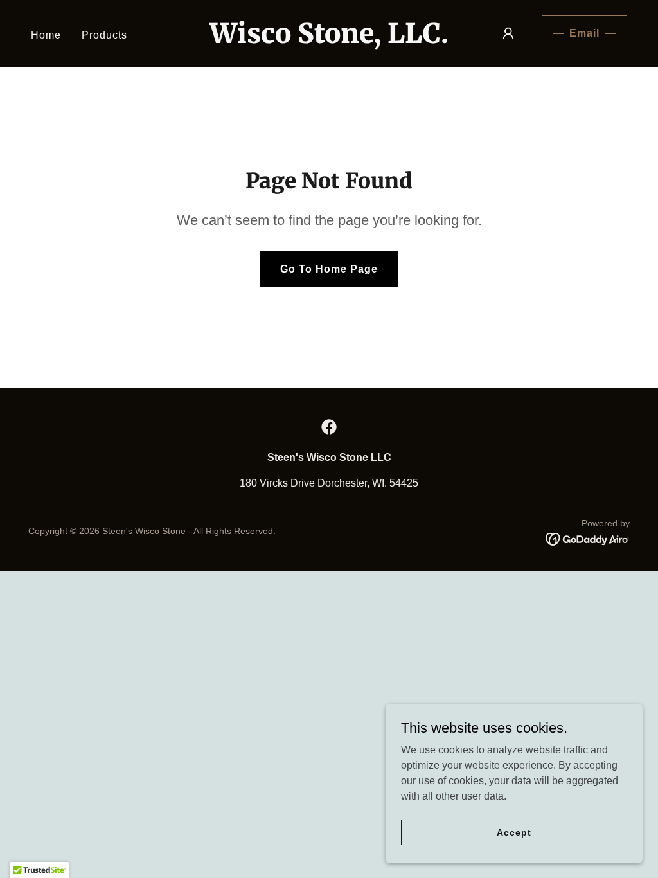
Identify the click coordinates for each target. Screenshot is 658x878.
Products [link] (104, 35)
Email (584, 33)
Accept (514, 832)
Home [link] (46, 35)
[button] (508, 33)
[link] (329, 39)
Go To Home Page (329, 269)
